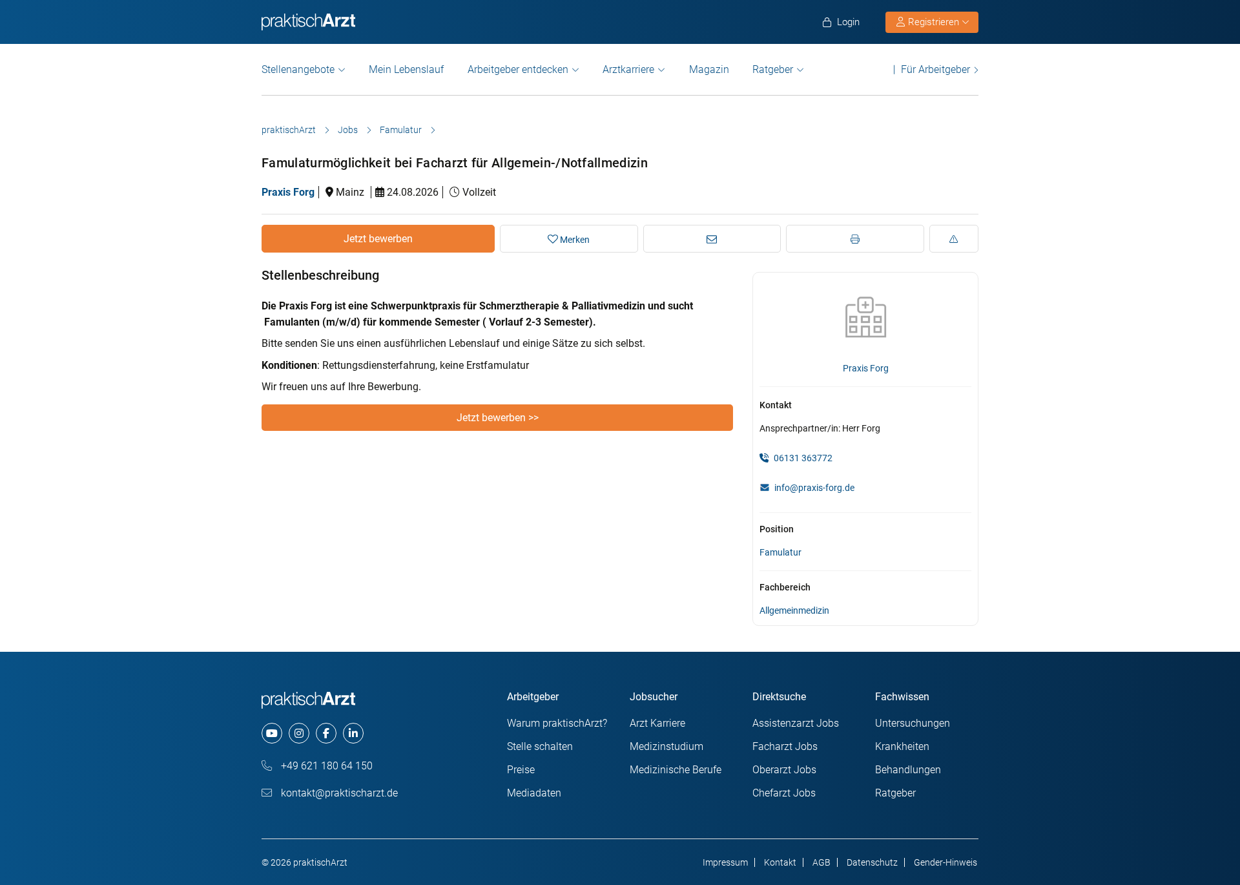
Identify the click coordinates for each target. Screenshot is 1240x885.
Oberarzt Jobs (784, 770)
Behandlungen (908, 770)
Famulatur (401, 130)
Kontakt (780, 862)
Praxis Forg (288, 192)
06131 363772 (802, 458)
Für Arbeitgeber (935, 69)
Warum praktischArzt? (557, 723)
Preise (521, 770)
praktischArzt (289, 130)
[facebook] (326, 733)
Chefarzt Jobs (784, 793)
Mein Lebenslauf (406, 69)
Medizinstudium (666, 746)
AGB (821, 862)
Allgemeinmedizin (794, 610)
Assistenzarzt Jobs (795, 723)
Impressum (725, 862)
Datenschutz (872, 862)
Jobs (348, 130)
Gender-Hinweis (945, 862)
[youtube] (272, 733)
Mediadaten (534, 793)
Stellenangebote (298, 69)
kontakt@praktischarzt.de (338, 793)
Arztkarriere (628, 69)
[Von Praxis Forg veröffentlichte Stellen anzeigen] (865, 318)
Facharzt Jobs (785, 746)
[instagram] (299, 733)
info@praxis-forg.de (814, 488)
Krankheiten (902, 746)
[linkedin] (353, 733)
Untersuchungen (912, 723)
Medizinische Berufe (675, 770)
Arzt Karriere (657, 723)
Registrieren (933, 22)
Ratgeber (772, 69)
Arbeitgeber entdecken (518, 69)
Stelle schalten (540, 746)
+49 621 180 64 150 (325, 766)
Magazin (709, 69)
